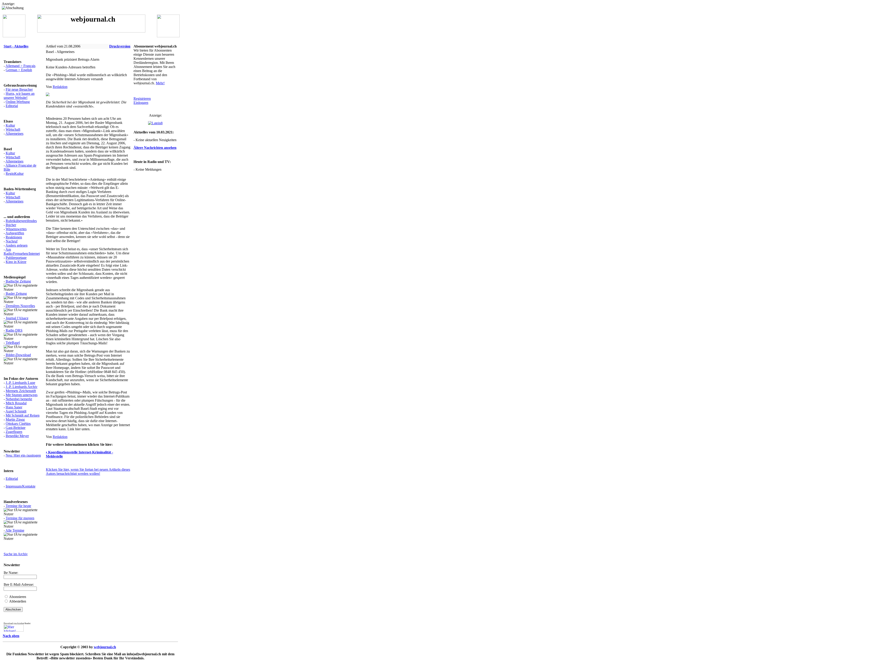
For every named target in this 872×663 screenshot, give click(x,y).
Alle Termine (14, 530)
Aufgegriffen (14, 233)
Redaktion (60, 87)
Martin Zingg (15, 419)
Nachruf (11, 241)
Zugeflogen (14, 432)
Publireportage (16, 258)
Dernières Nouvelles (20, 306)
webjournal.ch (105, 647)
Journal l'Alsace (17, 318)
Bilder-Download (18, 355)
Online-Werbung (18, 102)
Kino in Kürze (16, 262)
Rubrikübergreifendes (21, 221)
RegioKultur (15, 173)
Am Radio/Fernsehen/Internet (22, 251)
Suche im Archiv (16, 554)
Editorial (12, 106)
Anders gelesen (16, 245)
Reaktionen (14, 237)
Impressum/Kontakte (20, 486)
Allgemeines (14, 133)
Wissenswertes (16, 229)
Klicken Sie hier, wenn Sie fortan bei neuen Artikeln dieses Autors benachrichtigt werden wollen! (88, 471)
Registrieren (142, 98)
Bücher (11, 225)
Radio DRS (14, 330)
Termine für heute (18, 506)
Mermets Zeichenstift (21, 391)
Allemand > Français (20, 66)
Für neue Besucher (19, 89)
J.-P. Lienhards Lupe (20, 383)
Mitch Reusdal (16, 403)
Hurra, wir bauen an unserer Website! (19, 96)
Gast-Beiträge (15, 428)
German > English (19, 70)
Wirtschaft (13, 129)
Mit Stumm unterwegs (21, 395)
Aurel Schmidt (15, 411)
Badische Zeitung (18, 281)
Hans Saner (14, 407)
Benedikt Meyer (17, 436)
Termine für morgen (20, 518)
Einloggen (141, 103)
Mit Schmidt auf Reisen (23, 415)
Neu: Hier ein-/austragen (23, 455)
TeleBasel (13, 343)
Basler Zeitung (16, 293)
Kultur (10, 125)
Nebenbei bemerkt (19, 399)
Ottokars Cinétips (18, 423)
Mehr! (160, 83)
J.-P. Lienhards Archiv (21, 387)
